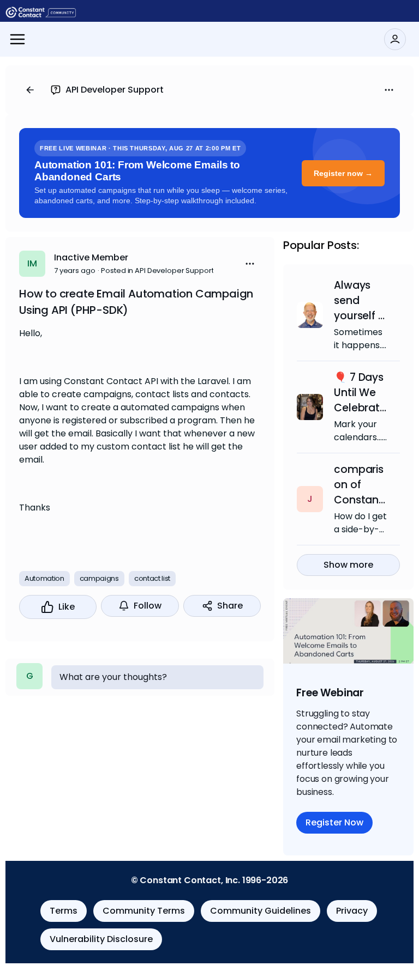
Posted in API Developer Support (157, 270)
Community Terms (144, 910)
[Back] (30, 90)
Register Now (334, 822)
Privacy (352, 910)
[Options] (389, 90)
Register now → (343, 173)
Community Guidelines (260, 910)
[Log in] (395, 39)
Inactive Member (91, 257)
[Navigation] (17, 39)
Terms (63, 910)
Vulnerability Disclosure (101, 939)
